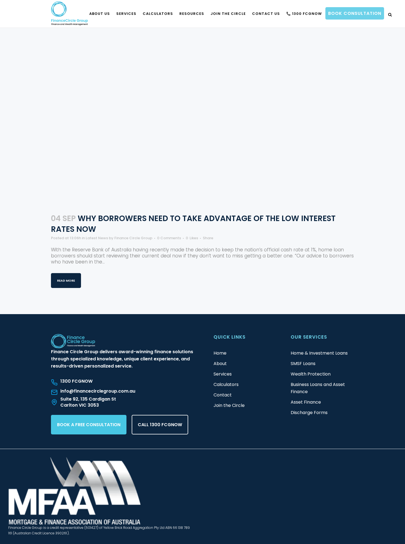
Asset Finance (306, 402)
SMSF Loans (303, 363)
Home (220, 353)
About (220, 363)
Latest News (97, 238)
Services (223, 374)
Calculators (226, 384)
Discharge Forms (309, 412)
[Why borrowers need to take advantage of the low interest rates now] (202, 110)
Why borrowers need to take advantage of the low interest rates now (193, 224)
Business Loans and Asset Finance (318, 388)
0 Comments (169, 238)
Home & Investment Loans (319, 353)
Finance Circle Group (133, 238)
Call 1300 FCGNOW (160, 424)
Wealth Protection (311, 374)
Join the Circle (229, 405)
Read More (66, 280)
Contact (223, 395)
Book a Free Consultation (88, 424)
